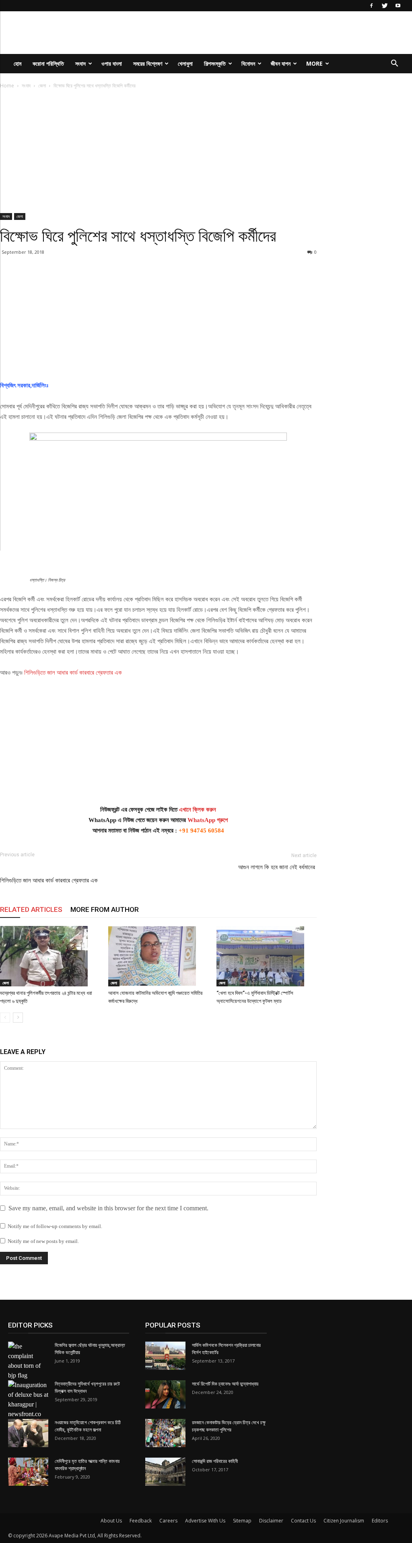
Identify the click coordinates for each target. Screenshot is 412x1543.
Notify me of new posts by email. (43, 1241)
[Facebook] (371, 5)
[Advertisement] (158, 153)
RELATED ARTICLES (31, 909)
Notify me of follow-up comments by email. (55, 1226)
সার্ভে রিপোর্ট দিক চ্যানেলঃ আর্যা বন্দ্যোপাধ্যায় (225, 1384)
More (314, 63)
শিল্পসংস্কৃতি (215, 63)
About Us (111, 1520)
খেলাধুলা (185, 63)
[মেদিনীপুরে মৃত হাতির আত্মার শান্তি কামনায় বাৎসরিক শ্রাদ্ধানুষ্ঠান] (28, 1472)
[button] (394, 64)
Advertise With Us (205, 1520)
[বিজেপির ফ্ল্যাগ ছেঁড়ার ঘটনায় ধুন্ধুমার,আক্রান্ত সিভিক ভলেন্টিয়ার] (28, 1361)
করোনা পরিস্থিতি (48, 63)
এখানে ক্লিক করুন (197, 809)
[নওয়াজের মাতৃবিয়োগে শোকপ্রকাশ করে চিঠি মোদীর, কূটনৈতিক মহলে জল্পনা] (28, 1433)
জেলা (42, 85)
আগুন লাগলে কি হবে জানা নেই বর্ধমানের (277, 867)
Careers (168, 1520)
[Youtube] (398, 5)
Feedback (141, 1520)
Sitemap (242, 1520)
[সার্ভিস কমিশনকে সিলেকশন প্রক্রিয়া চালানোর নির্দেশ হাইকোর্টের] (165, 1356)
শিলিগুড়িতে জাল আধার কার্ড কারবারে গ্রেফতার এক (73, 672)
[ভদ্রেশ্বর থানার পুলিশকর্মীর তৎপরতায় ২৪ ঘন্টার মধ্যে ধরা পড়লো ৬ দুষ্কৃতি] (50, 956)
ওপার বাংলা (111, 63)
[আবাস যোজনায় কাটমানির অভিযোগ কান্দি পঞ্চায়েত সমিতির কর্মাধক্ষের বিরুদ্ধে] (158, 956)
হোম (17, 63)
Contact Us (303, 1520)
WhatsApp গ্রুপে (207, 820)
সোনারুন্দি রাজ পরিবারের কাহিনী (215, 1461)
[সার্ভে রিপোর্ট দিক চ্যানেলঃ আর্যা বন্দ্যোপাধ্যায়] (165, 1394)
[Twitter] (385, 5)
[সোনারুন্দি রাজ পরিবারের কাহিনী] (165, 1472)
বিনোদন (248, 63)
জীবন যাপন (280, 63)
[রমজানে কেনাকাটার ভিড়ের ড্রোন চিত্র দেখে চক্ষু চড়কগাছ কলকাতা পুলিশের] (165, 1433)
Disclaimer (271, 1520)
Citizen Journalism (343, 1520)
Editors (380, 1520)
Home (7, 85)
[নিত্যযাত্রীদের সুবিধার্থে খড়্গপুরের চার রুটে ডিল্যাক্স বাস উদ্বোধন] (28, 1399)
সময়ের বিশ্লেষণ (147, 63)
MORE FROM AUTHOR (104, 909)
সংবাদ (80, 63)
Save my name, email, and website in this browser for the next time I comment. (108, 1208)
